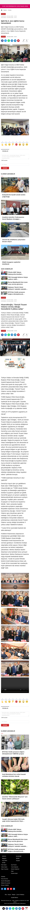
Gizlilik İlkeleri (14, 897)
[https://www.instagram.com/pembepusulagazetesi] (8, 889)
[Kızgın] (16, 142)
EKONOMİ (18, 856)
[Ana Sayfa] (1, 10)
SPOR (3, 862)
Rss (6, 894)
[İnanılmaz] (23, 142)
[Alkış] (6, 142)
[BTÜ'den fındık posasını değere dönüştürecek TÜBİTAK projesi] (15, 742)
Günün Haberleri (15, 869)
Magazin (4, 858)
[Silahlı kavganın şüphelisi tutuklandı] (15, 252)
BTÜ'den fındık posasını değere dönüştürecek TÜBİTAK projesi (13, 753)
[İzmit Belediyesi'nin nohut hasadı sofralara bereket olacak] (15, 764)
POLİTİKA (4, 860)
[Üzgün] (26, 142)
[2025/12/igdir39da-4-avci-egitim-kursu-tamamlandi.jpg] (15, 127)
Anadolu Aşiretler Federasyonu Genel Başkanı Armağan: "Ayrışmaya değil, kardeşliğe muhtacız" (13, 218)
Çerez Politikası (20, 894)
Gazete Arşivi (14, 873)
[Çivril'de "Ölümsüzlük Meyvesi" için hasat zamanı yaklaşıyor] (15, 786)
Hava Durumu (4, 878)
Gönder (5, 168)
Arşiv (12, 871)
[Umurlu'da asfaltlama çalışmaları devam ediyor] (15, 229)
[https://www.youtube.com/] (11, 889)
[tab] (5, 151)
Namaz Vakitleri (5, 885)
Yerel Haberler (14, 867)
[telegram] (12, 40)
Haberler (5, 10)
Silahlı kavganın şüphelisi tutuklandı (11, 263)
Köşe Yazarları (4, 869)
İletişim (13, 894)
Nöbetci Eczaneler (5, 883)
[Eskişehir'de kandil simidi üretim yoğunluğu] (15, 184)
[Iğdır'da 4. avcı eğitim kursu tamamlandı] (15, 53)
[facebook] (2, 40)
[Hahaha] (19, 142)
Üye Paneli (14, 864)
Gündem (9, 10)
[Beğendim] (2, 142)
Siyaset (18, 860)
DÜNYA (4, 856)
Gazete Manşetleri (5, 880)
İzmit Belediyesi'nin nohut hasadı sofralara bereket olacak (14, 775)
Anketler (3, 876)
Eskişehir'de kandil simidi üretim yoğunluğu (13, 195)
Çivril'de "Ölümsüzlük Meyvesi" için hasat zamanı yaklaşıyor (14, 797)
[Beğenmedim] (13, 142)
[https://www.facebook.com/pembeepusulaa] (2, 889)
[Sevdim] (9, 142)
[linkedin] (15, 40)
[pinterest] (18, 40)
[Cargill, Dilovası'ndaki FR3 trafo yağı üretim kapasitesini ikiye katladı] (15, 809)
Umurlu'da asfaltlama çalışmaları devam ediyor (13, 240)
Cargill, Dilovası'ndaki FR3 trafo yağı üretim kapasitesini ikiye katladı (13, 820)
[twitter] (5, 40)
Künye (9, 894)
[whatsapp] (8, 40)
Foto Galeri (4, 864)
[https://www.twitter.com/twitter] (5, 889)
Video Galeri (4, 867)
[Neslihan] (14, 889)
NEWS (17, 858)
